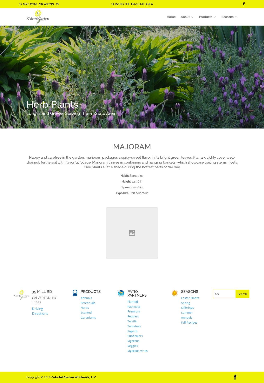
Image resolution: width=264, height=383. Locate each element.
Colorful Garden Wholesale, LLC (73, 377)
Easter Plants (190, 298)
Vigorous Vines (137, 351)
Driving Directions (40, 311)
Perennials (88, 303)
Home (171, 17)
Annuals (86, 298)
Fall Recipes (189, 322)
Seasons (227, 17)
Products (205, 17)
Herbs (85, 308)
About (185, 17)
